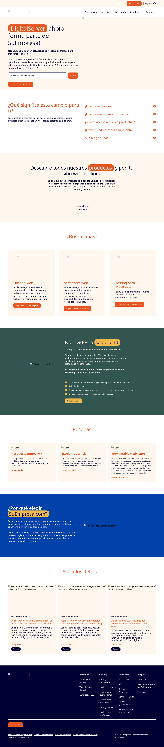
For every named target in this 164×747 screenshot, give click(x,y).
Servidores (135, 12)
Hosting (105, 12)
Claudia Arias (66, 644)
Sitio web (119, 12)
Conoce (16, 649)
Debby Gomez (16, 644)
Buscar (73, 75)
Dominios (90, 12)
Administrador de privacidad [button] (20, 734)
